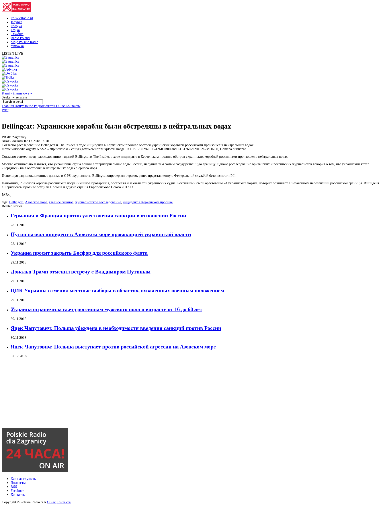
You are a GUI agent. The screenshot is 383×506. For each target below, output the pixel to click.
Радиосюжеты (45, 106)
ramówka (17, 46)
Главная (8, 106)
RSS (14, 487)
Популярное (24, 106)
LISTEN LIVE (12, 53)
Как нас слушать (23, 479)
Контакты (73, 106)
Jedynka (16, 22)
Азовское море (36, 202)
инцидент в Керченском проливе (148, 202)
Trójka (15, 30)
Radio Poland (20, 38)
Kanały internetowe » (17, 93)
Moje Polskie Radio (24, 42)
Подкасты (18, 483)
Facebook (17, 491)
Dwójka (16, 26)
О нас (61, 106)
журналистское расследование (98, 202)
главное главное (61, 202)
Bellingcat (16, 202)
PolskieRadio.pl (22, 18)
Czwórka (17, 34)
